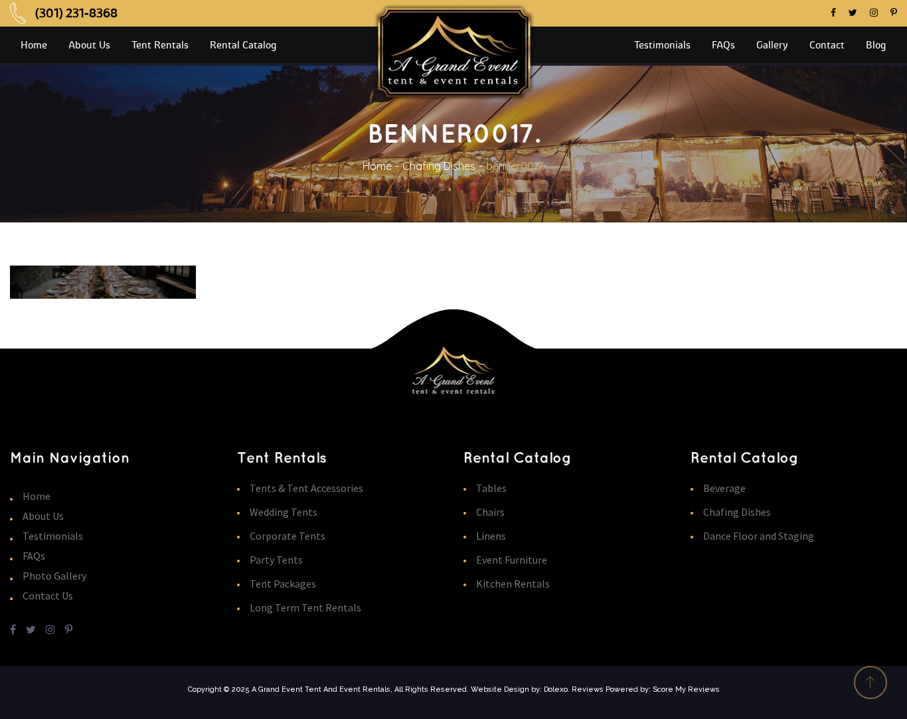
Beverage (724, 488)
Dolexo (556, 689)
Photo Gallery (54, 575)
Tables (491, 488)
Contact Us (48, 595)
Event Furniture (511, 559)
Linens (491, 535)
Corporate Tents (287, 535)
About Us (43, 515)
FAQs (34, 555)
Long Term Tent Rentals (305, 607)
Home (377, 166)
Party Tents (276, 559)
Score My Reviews (686, 689)
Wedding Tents (283, 512)
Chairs (490, 512)
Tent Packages (283, 583)
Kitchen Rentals (513, 583)
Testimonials (53, 535)
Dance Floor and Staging (758, 535)
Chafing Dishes (438, 166)
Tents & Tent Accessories (306, 488)
